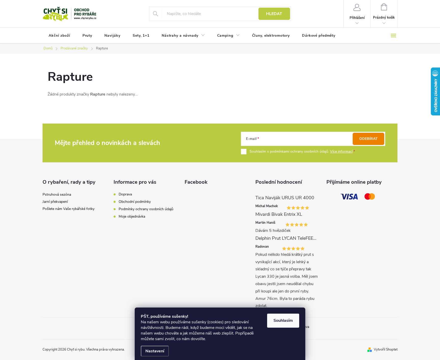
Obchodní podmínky (135, 201)
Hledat (274, 14)
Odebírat (368, 138)
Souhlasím (283, 320)
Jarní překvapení (55, 201)
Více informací (341, 151)
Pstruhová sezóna (57, 194)
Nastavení (154, 351)
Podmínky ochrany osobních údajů (146, 209)
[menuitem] (59, 36)
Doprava (125, 194)
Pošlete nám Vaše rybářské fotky (68, 208)
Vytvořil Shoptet (385, 349)
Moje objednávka (132, 216)
